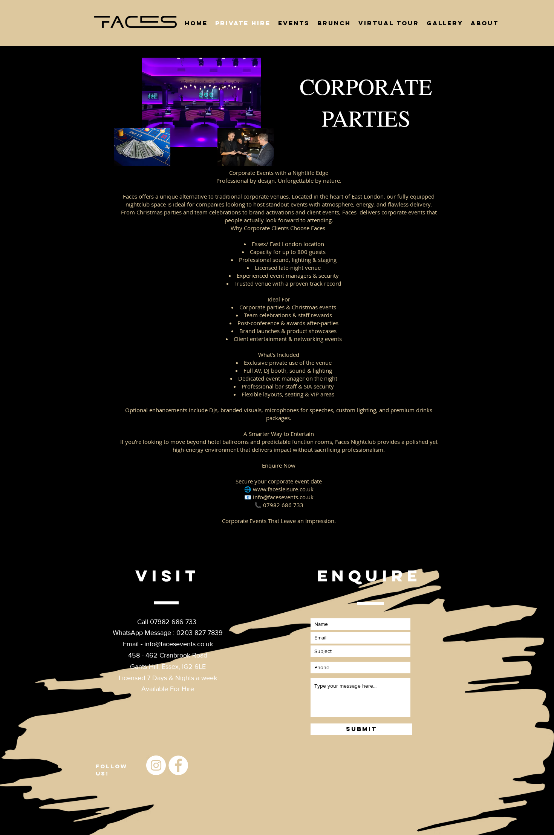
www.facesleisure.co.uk (283, 489)
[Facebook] (178, 765)
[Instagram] (156, 765)
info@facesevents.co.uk (178, 644)
